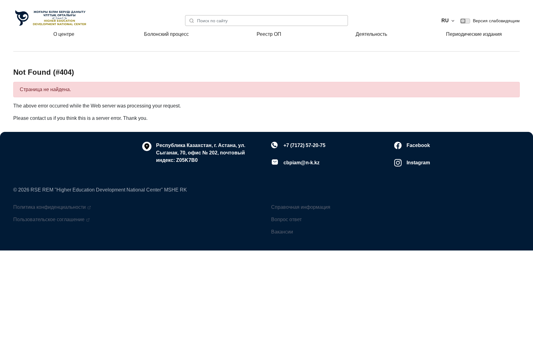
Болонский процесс (166, 34)
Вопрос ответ (286, 219)
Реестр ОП (269, 34)
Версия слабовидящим (496, 20)
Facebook (418, 145)
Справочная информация (300, 207)
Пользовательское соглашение (49, 219)
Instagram (418, 162)
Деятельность (371, 34)
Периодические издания (474, 34)
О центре (63, 34)
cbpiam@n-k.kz (301, 162)
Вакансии (282, 231)
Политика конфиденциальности (49, 207)
